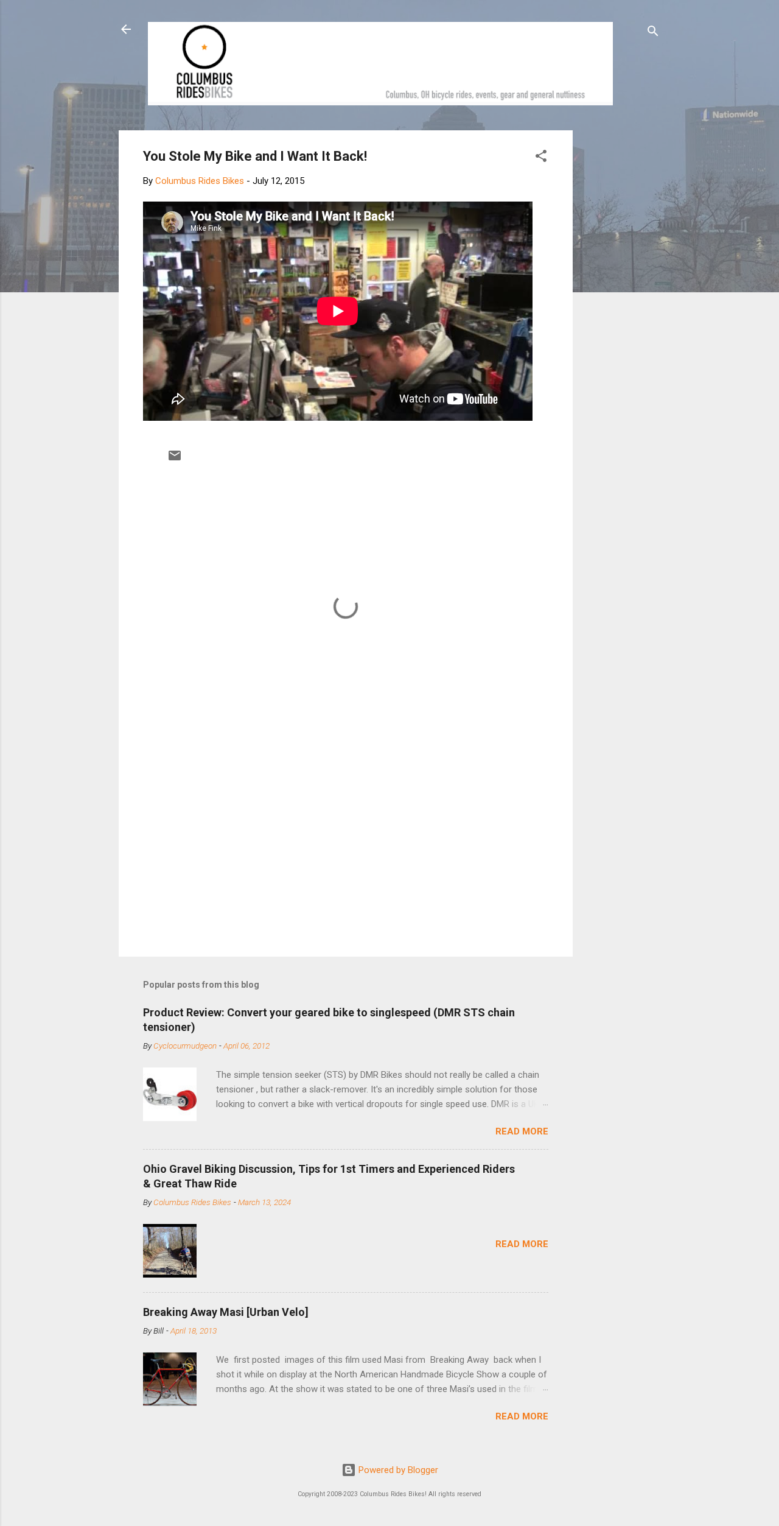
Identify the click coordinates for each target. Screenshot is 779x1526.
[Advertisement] (618, 313)
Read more (521, 1131)
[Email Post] (174, 459)
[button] (541, 158)
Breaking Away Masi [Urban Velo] (226, 1312)
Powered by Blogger (397, 1469)
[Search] (653, 33)
